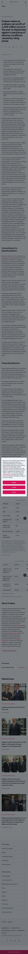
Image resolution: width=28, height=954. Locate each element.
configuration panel (8, 474)
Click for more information (11, 468)
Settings (14, 482)
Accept (14, 487)
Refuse (14, 492)
